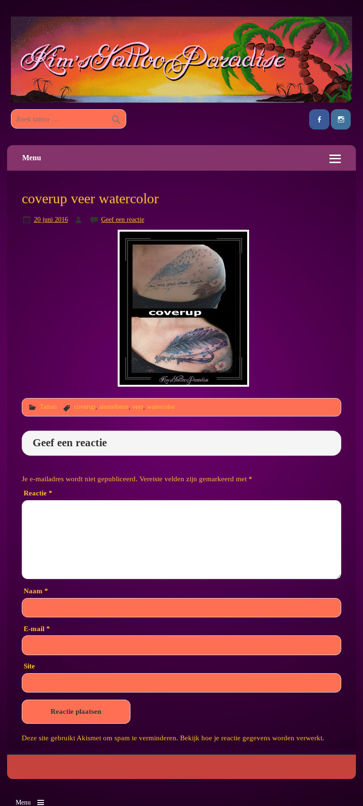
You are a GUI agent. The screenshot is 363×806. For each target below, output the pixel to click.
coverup (84, 406)
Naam (36, 590)
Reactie (38, 492)
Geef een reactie (122, 219)
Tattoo (48, 406)
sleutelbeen (114, 406)
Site (29, 665)
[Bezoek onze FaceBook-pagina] (319, 119)
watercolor (161, 406)
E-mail (37, 628)
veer (137, 406)
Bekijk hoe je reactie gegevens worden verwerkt (251, 738)
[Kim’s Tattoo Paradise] (181, 100)
